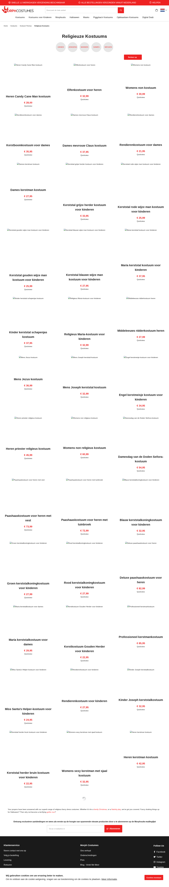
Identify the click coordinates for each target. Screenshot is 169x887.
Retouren (8, 865)
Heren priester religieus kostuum (28, 448)
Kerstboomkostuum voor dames (28, 145)
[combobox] (81, 10)
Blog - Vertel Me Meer (89, 865)
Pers (82, 860)
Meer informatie (109, 879)
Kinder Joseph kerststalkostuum (141, 700)
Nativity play (116, 809)
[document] (84, 877)
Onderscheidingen (88, 855)
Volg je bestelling (11, 855)
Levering (7, 860)
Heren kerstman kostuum (141, 757)
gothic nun (51, 812)
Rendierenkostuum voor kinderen (84, 701)
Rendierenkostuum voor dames (141, 144)
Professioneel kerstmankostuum (141, 637)
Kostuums (14, 26)
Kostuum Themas (26, 26)
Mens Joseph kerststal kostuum (84, 387)
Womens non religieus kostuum (84, 447)
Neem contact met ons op (15, 851)
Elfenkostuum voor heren (84, 90)
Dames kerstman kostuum (28, 190)
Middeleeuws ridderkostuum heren (140, 330)
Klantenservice (12, 845)
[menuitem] (20, 17)
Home (6, 26)
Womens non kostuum (141, 87)
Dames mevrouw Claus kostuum (84, 145)
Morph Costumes (89, 845)
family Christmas (100, 809)
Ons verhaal (85, 851)
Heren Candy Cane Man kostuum (28, 96)
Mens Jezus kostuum (28, 379)
